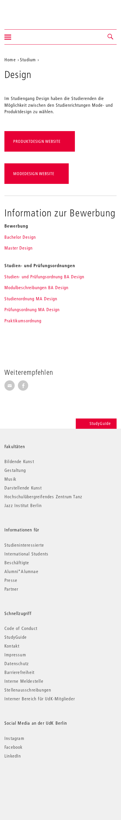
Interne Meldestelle (23, 681)
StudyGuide (100, 423)
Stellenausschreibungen (27, 690)
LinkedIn (12, 756)
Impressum (15, 655)
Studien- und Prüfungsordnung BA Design (44, 276)
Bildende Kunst (19, 461)
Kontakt (11, 646)
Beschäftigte (16, 562)
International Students (26, 554)
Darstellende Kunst (23, 488)
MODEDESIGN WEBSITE (33, 173)
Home (10, 59)
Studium (28, 59)
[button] (111, 37)
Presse (10, 580)
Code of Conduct (20, 628)
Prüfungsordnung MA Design (32, 309)
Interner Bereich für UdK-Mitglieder (39, 699)
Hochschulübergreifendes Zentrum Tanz (43, 496)
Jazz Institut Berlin (23, 505)
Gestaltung (15, 470)
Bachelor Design (20, 237)
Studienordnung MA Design (30, 298)
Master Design (18, 248)
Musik (10, 479)
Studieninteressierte (24, 545)
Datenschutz (16, 663)
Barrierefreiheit (19, 672)
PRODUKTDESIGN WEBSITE (36, 141)
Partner (11, 589)
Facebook (13, 747)
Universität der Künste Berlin (27, 11)
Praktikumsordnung (22, 320)
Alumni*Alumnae (21, 571)
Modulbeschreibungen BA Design (36, 287)
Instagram (14, 738)
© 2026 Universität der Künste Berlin (35, 780)
